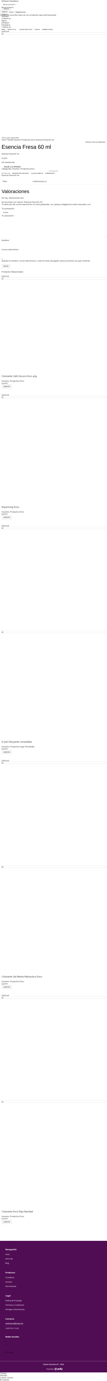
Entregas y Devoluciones (15, 1309)
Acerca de (9, 1259)
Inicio (7, 1254)
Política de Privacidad (13, 1300)
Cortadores (9, 1277)
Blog (7, 1263)
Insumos (8, 1282)
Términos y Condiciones (14, 1305)
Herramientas (10, 1286)
